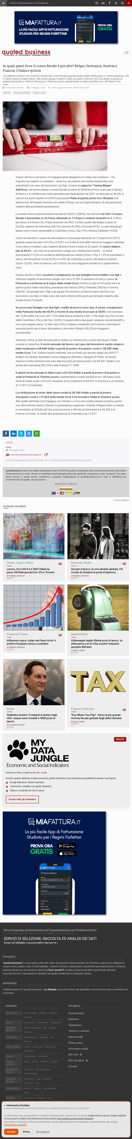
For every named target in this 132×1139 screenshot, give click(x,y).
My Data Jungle (40, 772)
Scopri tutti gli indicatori (22, 799)
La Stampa (50, 989)
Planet (9, 1056)
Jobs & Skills (12, 1046)
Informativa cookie (78, 1048)
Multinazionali (30, 1037)
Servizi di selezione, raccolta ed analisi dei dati (50, 938)
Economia (11, 1013)
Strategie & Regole (12, 1070)
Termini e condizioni (79, 1031)
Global (9, 1022)
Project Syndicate (82, 708)
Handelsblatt (79, 634)
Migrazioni (56, 1022)
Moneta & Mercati (11, 1029)
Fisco (26, 1061)
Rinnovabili (29, 1079)
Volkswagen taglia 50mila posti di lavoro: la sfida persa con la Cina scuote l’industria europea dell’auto (96, 643)
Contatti (72, 1066)
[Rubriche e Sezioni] (3, 3)
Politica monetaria (32, 1028)
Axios (10, 708)
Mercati (27, 1032)
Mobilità (10, 1098)
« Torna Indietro (121, 500)
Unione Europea (43, 1069)
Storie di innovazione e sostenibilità (28, 3)
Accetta (11, 1131)
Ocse (8, 447)
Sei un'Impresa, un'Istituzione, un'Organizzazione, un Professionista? (50, 930)
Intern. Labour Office (20, 562)
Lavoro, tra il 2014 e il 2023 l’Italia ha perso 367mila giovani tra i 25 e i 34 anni (30, 571)
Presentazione (76, 1013)
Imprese (43, 1037)
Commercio (43, 1022)
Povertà (27, 1017)
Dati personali (75, 1037)
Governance (29, 1022)
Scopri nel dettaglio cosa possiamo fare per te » (31, 942)
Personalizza (42, 1131)
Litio (37, 1083)
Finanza (54, 1061)
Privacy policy (75, 1043)
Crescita (43, 1013)
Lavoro (27, 1047)
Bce (45, 1028)
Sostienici (73, 1019)
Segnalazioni (75, 1025)
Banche (52, 1028)
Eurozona (28, 1069)
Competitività (30, 1013)
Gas (39, 1079)
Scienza (37, 1088)
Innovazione (12, 1088)
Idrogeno (47, 1079)
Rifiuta (26, 1131)
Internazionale (30, 1073)
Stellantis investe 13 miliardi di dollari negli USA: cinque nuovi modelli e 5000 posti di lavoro (32, 718)
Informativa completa (15, 1125)
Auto (49, 1098)
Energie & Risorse (11, 1080)
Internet (27, 1088)
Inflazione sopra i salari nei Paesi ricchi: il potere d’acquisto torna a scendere (31, 642)
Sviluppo (53, 1013)
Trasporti (40, 1098)
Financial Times (17, 634)
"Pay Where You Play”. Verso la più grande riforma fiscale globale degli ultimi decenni (96, 716)
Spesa (35, 1061)
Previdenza (29, 1051)
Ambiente (42, 1056)
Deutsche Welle (81, 562)
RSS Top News (77, 1060)
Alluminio (28, 1083)
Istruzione (37, 1047)
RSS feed (74, 1054)
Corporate (11, 1037)
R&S (26, 1092)
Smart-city (28, 1098)
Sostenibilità (30, 1056)
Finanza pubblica (10, 1063)
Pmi (51, 1037)
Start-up (28, 1041)
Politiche (44, 1061)
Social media (50, 1088)
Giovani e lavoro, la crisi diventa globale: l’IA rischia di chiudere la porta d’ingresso (97, 571)
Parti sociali (50, 1047)
